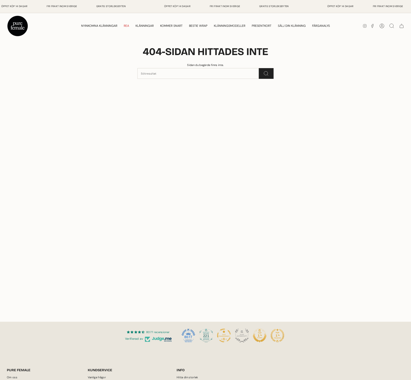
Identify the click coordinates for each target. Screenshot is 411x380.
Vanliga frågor (97, 377)
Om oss (12, 377)
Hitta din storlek (187, 377)
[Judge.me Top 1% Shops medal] (260, 335)
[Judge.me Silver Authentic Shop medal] (242, 335)
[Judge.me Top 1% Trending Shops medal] (277, 335)
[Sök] (266, 73)
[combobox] (198, 73)
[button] (144, 26)
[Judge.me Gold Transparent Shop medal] (224, 335)
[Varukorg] (402, 26)
